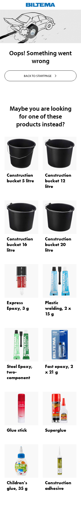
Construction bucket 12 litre (58, 180)
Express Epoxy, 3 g (18, 305)
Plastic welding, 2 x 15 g (58, 308)
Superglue (55, 430)
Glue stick (17, 430)
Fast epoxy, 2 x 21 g (59, 369)
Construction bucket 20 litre (58, 244)
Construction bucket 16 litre (20, 244)
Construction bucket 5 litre (20, 178)
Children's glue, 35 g (17, 485)
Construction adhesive (58, 485)
